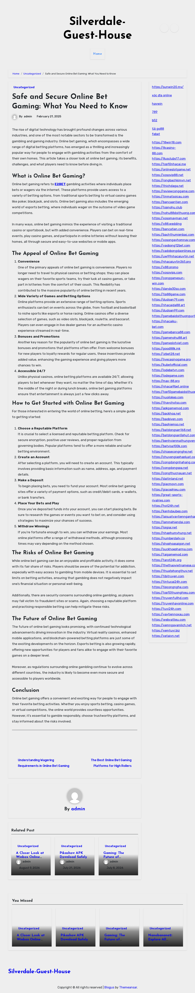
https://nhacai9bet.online (170, 386)
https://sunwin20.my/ (168, 87)
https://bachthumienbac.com (173, 234)
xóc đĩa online (162, 95)
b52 (154, 120)
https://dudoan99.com (168, 310)
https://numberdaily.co (168, 538)
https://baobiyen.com (167, 419)
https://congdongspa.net (170, 468)
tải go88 (158, 129)
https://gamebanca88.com (171, 332)
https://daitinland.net (167, 478)
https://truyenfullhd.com (170, 598)
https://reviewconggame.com (173, 191)
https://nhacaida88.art (168, 305)
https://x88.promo (165, 267)
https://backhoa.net (166, 413)
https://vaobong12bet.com (171, 245)
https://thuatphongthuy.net (172, 571)
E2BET (60, 184)
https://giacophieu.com (168, 489)
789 (154, 112)
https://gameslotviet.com (170, 343)
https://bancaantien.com (170, 202)
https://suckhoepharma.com (172, 549)
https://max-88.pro (166, 381)
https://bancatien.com (168, 229)
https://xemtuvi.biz (166, 630)
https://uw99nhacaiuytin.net (173, 256)
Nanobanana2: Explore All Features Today (160, 939)
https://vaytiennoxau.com (171, 614)
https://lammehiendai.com (171, 522)
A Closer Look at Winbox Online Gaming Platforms (31, 857)
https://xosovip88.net (167, 175)
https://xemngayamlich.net (172, 625)
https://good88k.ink (166, 348)
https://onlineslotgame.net (171, 169)
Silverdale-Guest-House (39, 972)
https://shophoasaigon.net (171, 543)
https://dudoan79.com (168, 299)
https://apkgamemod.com (170, 408)
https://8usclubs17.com (169, 158)
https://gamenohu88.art (169, 338)
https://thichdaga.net (168, 186)
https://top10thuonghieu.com (173, 592)
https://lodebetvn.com (168, 370)
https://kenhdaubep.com (170, 511)
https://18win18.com (166, 142)
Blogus (109, 987)
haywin (157, 104)
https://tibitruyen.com (168, 576)
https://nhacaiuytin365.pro (171, 261)
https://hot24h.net (165, 506)
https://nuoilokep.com (167, 397)
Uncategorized (24, 87)
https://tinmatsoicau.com (170, 196)
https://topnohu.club (167, 207)
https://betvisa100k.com (169, 446)
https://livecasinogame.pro (171, 359)
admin (28, 116)
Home (97, 53)
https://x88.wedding (167, 224)
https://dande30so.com (169, 289)
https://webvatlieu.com (169, 619)
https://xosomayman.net (170, 218)
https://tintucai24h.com (169, 582)
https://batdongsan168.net (171, 430)
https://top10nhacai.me (169, 164)
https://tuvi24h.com (166, 609)
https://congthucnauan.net (172, 473)
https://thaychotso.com (169, 402)
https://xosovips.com (167, 272)
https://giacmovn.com (168, 484)
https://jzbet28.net (166, 354)
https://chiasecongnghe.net (172, 451)
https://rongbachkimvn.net (171, 180)
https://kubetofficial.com (169, 365)
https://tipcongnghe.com (170, 587)
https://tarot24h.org (166, 560)
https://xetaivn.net (166, 636)
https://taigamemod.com (170, 554)
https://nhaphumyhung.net (172, 533)
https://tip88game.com (168, 294)
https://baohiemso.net (168, 424)
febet (156, 134)
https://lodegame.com (168, 375)
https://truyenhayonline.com (173, 603)
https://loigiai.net (164, 527)
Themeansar (128, 987)
